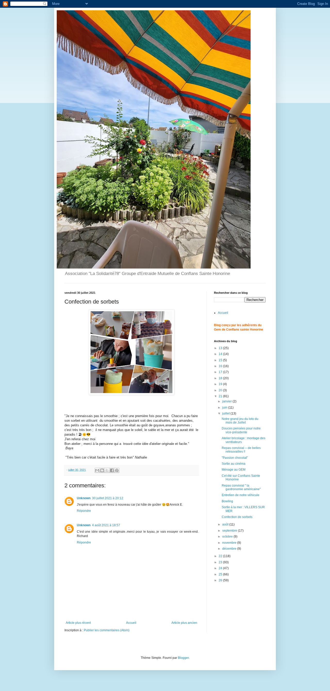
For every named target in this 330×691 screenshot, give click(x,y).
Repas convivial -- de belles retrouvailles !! (241, 449)
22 (221, 556)
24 (221, 568)
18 (221, 378)
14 (221, 354)
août (225, 524)
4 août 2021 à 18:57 (106, 525)
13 (221, 348)
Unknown (83, 498)
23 (221, 562)
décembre (229, 548)
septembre (230, 530)
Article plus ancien (184, 623)
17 (221, 372)
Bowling (227, 501)
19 (221, 384)
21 (221, 396)
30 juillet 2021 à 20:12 (107, 498)
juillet (226, 413)
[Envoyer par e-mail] (97, 470)
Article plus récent (78, 623)
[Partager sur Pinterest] (116, 470)
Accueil (131, 623)
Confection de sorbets (237, 517)
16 (221, 366)
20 (221, 390)
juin (225, 407)
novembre (229, 543)
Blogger (183, 658)
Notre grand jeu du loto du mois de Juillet (240, 420)
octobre (228, 536)
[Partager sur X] (107, 470)
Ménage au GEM (233, 469)
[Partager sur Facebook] (111, 470)
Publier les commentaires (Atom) (106, 630)
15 (221, 360)
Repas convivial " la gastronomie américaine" (241, 487)
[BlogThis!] (102, 470)
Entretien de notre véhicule (240, 495)
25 (221, 574)
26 (221, 580)
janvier (227, 401)
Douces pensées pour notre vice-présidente (241, 430)
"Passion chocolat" (235, 458)
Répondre (84, 511)
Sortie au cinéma (233, 463)
